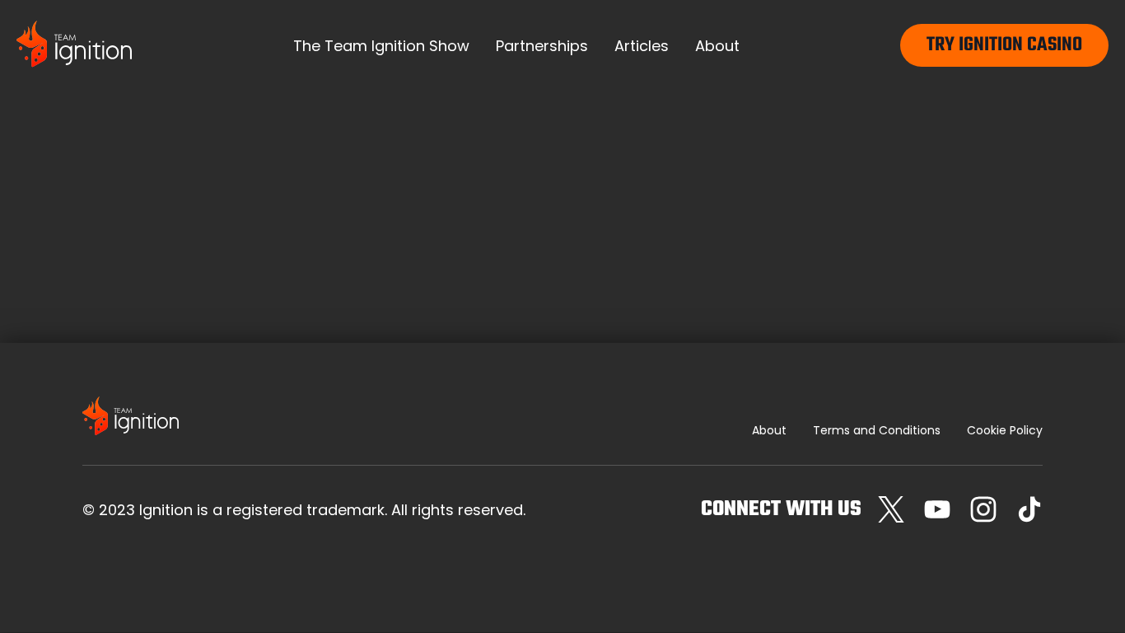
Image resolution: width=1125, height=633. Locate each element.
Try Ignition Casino (1004, 45)
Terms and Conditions (877, 430)
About (769, 430)
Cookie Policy (1005, 430)
